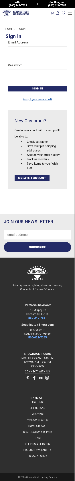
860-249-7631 (37, 318)
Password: (15, 65)
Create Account (32, 178)
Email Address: (18, 42)
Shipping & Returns (37, 443)
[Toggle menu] (70, 12)
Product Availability (37, 449)
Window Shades (37, 419)
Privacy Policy (37, 455)
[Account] (58, 12)
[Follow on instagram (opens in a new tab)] (47, 379)
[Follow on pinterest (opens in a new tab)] (28, 379)
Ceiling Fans (37, 407)
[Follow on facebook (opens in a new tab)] (34, 379)
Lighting (37, 401)
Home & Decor (37, 425)
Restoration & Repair (37, 431)
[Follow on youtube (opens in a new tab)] (40, 379)
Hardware (37, 413)
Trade (37, 437)
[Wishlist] (64, 12)
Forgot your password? (37, 99)
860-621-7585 (37, 337)
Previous (6, 477)
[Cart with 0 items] (52, 12)
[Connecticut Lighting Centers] (37, 273)
